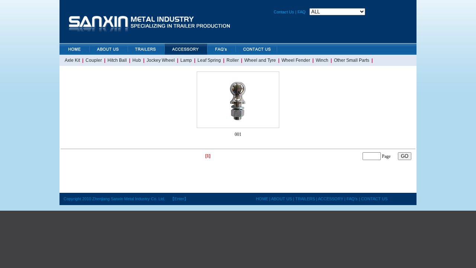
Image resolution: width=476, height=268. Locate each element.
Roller (232, 60)
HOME (262, 199)
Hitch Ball (117, 60)
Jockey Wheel (161, 60)
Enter (179, 199)
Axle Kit (72, 60)
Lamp (186, 60)
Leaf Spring (209, 60)
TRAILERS (305, 199)
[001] (238, 126)
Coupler (94, 60)
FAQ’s (351, 199)
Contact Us (284, 12)
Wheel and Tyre (260, 60)
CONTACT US (374, 199)
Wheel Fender (296, 60)
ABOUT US (281, 199)
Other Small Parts (351, 60)
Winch (322, 60)
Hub (136, 60)
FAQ (302, 12)
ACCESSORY (331, 199)
